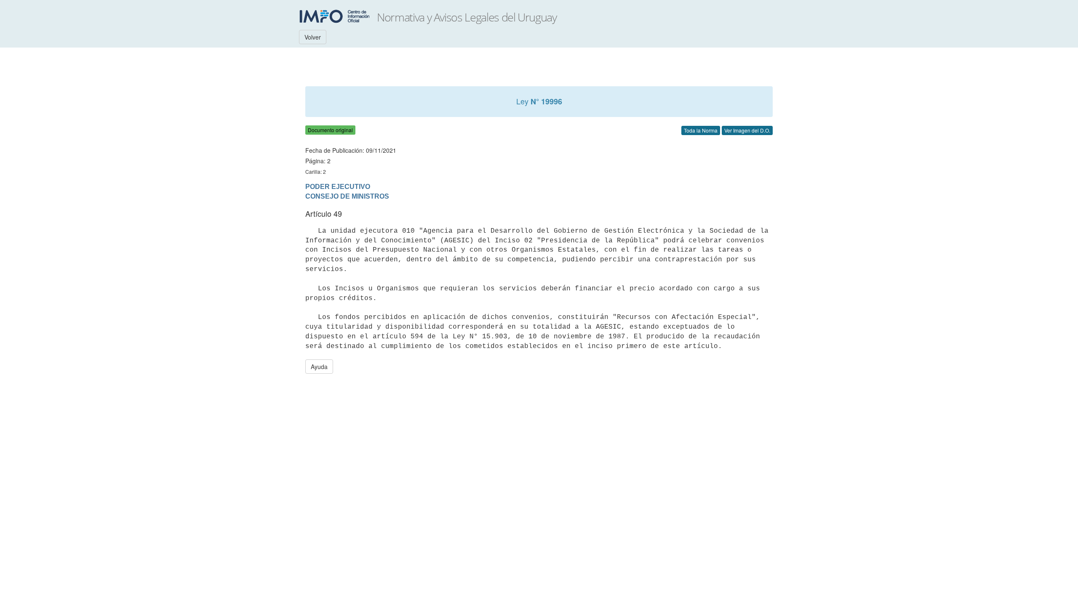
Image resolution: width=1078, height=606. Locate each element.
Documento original (330, 129)
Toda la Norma (701, 130)
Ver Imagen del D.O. (747, 130)
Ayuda (319, 366)
